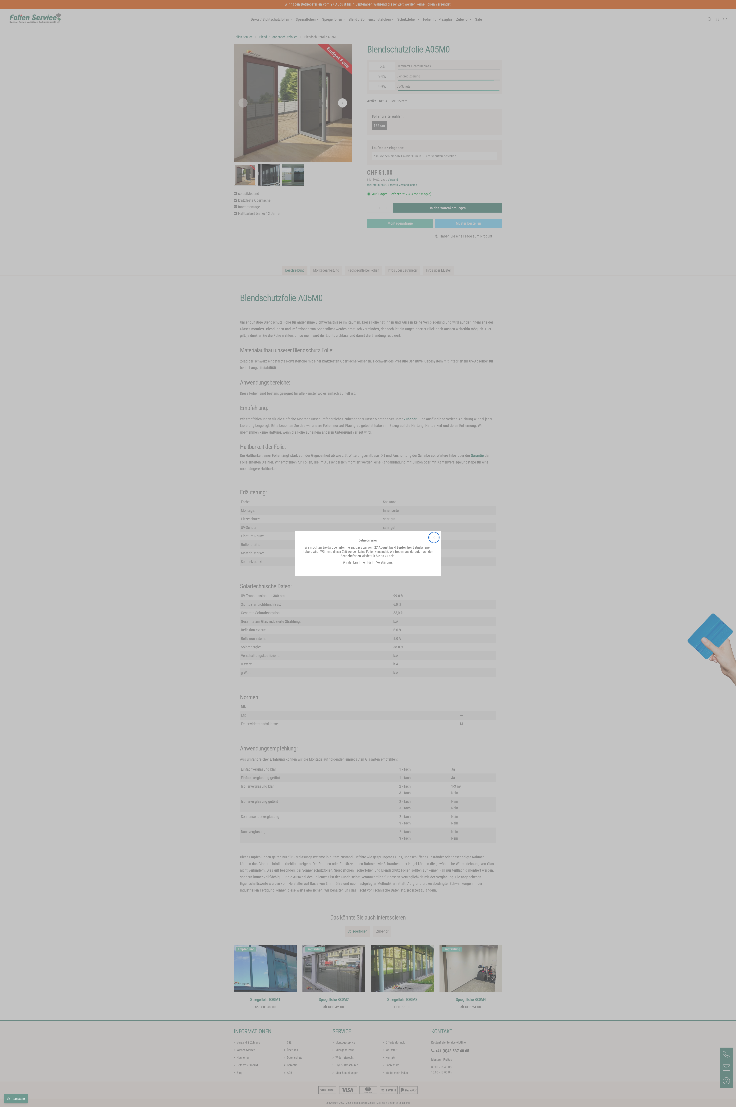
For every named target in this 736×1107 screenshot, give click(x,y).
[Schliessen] (434, 537)
